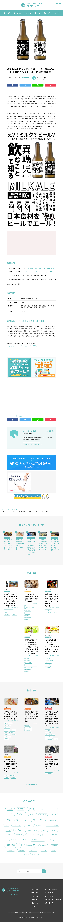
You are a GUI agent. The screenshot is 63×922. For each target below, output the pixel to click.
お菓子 (31, 808)
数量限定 (7, 614)
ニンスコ (49, 612)
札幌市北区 (28, 730)
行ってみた (7, 13)
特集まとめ (8, 736)
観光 (35, 854)
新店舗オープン (38, 839)
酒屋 (27, 619)
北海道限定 (28, 669)
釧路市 (6, 739)
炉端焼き (7, 734)
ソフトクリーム (16, 825)
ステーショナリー (51, 820)
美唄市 (6, 777)
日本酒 (27, 615)
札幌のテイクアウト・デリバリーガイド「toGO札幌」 (42, 912)
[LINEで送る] (37, 85)
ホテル (18, 830)
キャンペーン (43, 814)
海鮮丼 (12, 732)
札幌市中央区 (29, 617)
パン (39, 825)
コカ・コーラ (50, 660)
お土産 (27, 658)
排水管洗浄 (49, 773)
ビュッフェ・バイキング (52, 825)
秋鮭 (56, 739)
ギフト (54, 814)
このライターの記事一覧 (31, 444)
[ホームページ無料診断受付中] (43, 367)
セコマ (6, 825)
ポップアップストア (32, 830)
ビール (6, 612)
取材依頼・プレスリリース (53, 899)
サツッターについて (51, 889)
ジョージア (28, 662)
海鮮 (6, 732)
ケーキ (25, 820)
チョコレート (29, 825)
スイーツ (7, 727)
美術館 (13, 777)
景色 (51, 840)
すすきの (28, 611)
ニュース (56, 13)
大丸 (28, 835)
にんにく (49, 610)
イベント (49, 732)
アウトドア (53, 809)
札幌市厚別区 (11, 850)
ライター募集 (49, 896)
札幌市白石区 (33, 850)
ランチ (44, 830)
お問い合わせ (49, 903)
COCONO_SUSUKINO (30, 607)
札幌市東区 (21, 850)
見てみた (37, 13)
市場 (14, 730)
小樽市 (37, 835)
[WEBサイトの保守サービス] (19, 367)
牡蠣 (14, 734)
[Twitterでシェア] (25, 85)
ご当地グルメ (8, 723)
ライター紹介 (49, 893)
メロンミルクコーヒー (31, 667)
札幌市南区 (54, 845)
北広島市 (8, 835)
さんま (48, 730)
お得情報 (20, 809)
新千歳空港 (13, 839)
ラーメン (7, 730)
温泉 (27, 854)
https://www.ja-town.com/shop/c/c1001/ (39, 272)
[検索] (44, 871)
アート (6, 775)
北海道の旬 (49, 737)
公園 (13, 775)
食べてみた (17, 13)
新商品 (20, 416)
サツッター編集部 (42, 77)
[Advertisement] (31, 243)
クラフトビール (12, 416)
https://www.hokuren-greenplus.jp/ (41, 268)
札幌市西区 (44, 850)
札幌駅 (53, 850)
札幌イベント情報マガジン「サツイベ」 (18, 912)
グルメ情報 (8, 725)
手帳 (45, 834)
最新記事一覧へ (31, 784)
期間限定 (10, 845)
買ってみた (47, 13)
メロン (27, 665)
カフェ (32, 814)
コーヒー (28, 660)
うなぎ (27, 725)
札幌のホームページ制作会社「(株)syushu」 (33, 917)
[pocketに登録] (50, 85)
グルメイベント (50, 734)
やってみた (27, 13)
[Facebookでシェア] (12, 85)
